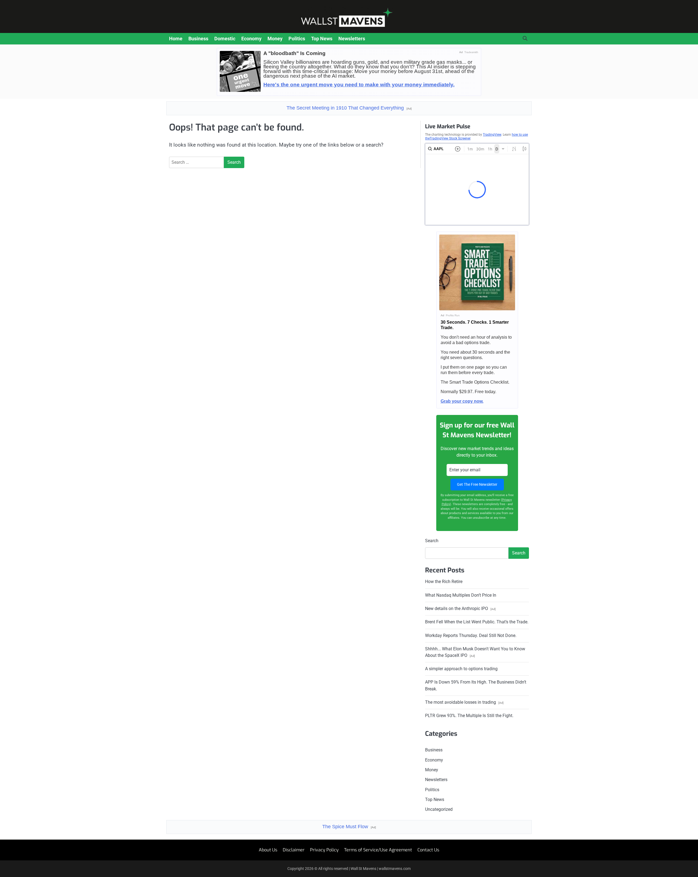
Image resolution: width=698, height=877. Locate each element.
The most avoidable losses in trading (464, 702)
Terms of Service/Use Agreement (378, 850)
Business (198, 38)
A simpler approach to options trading (461, 668)
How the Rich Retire (443, 581)
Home (175, 38)
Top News (321, 38)
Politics (296, 38)
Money (274, 38)
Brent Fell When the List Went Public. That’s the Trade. (476, 621)
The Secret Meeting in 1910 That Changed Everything (349, 108)
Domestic (224, 38)
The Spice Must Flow (349, 826)
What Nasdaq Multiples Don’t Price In (460, 595)
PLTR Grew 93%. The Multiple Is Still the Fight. (469, 715)
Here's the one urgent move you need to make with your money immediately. (359, 84)
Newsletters (351, 38)
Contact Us (428, 850)
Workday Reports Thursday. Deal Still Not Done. (470, 635)
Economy (251, 38)
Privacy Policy (324, 850)
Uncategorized (439, 809)
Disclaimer (294, 850)
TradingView (492, 134)
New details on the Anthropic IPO (460, 608)
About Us (268, 850)
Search (431, 540)
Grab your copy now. (462, 401)
